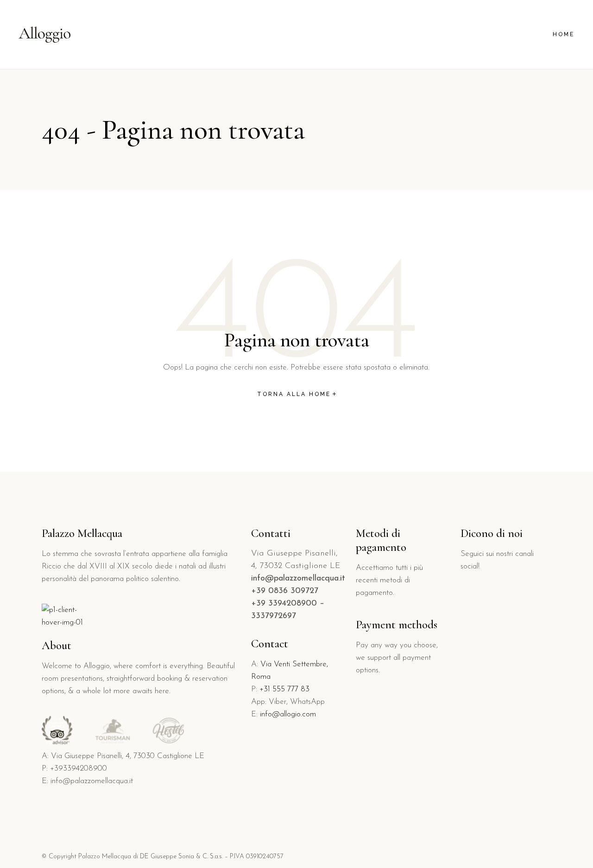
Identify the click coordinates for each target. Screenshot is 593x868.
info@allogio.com (288, 714)
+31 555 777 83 (284, 689)
